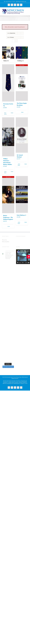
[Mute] (28, 262)
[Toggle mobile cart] (27, 11)
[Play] (18, 262)
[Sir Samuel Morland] (22, 135)
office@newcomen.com (21, 1)
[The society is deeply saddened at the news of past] (8, 313)
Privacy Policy (18, 377)
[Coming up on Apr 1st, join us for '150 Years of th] (8, 328)
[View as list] (16, 40)
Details (12, 112)
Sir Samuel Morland (20, 156)
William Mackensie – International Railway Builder (7, 161)
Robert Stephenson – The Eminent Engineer (8, 217)
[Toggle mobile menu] (27, 9)
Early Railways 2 (21, 215)
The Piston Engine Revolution (22, 104)
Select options (5, 113)
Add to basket (5, 172)
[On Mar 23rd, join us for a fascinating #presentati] (8, 336)
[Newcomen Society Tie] (8, 83)
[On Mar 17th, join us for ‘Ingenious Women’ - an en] (8, 343)
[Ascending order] (22, 33)
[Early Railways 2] (22, 194)
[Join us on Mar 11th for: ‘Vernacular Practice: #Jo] (8, 351)
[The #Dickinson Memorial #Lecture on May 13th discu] (8, 299)
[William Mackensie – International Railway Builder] (8, 136)
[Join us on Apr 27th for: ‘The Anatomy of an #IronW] (8, 306)
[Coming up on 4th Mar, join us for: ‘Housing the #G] (8, 358)
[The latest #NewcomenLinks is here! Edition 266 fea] (8, 278)
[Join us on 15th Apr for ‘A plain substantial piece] (8, 321)
